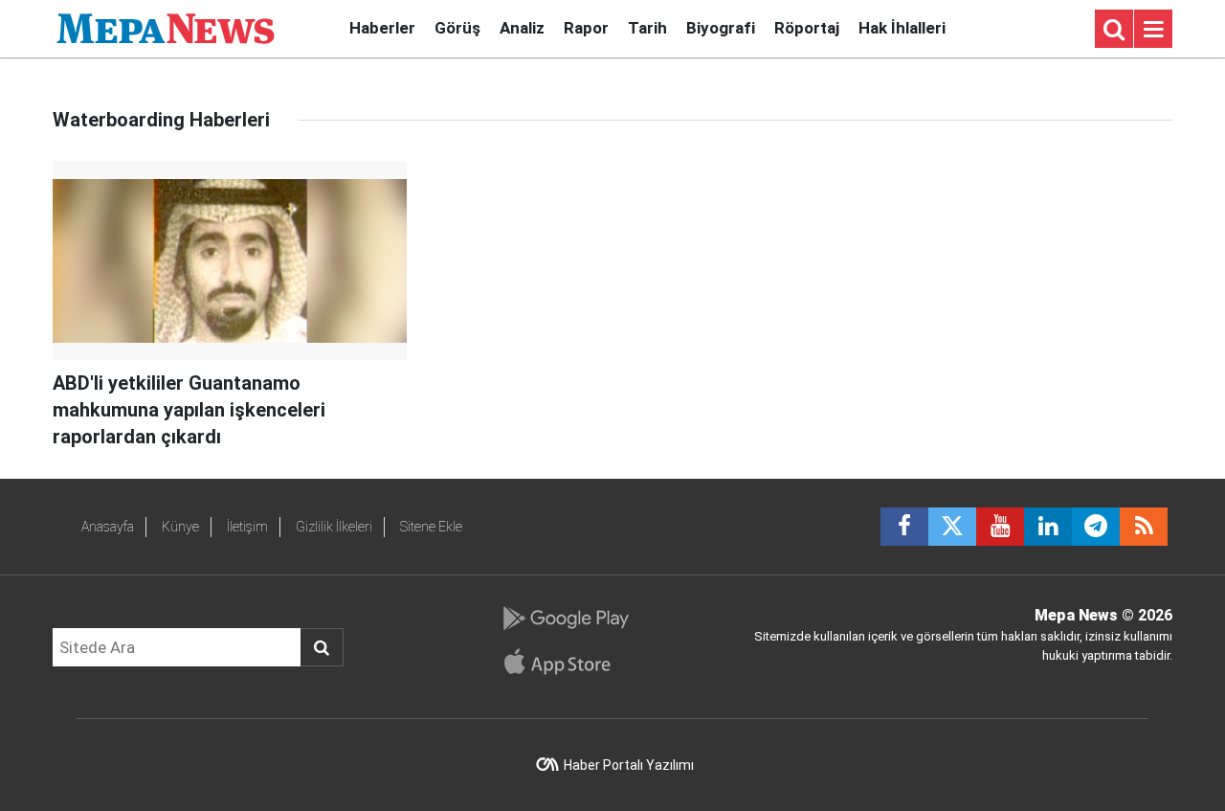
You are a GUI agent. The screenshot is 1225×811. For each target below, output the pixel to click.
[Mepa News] (165, 27)
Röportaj (806, 27)
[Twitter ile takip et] (952, 526)
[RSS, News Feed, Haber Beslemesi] (1144, 526)
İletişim (247, 526)
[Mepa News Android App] (565, 618)
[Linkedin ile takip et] (1048, 526)
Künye (180, 526)
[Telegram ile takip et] (1096, 526)
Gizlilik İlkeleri (334, 526)
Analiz (522, 27)
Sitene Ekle (431, 526)
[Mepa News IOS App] (565, 661)
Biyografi (720, 27)
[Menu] (1153, 30)
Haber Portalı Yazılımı (629, 765)
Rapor (586, 27)
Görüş (457, 27)
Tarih (647, 27)
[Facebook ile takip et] (904, 526)
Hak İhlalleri (902, 27)
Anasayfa (107, 526)
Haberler (382, 27)
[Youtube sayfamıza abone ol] (1000, 526)
